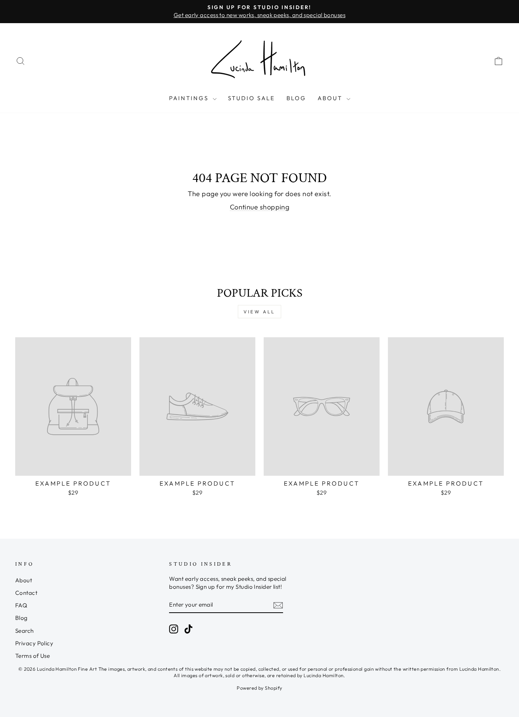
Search (24, 630)
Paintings (190, 98)
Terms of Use (32, 655)
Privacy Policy (34, 643)
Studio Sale (251, 98)
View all (259, 311)
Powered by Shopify (259, 688)
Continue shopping (260, 207)
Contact (26, 592)
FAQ (21, 605)
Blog (296, 98)
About (331, 98)
